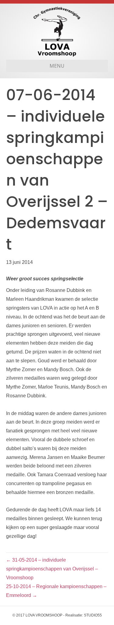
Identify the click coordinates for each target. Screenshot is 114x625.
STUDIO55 (93, 615)
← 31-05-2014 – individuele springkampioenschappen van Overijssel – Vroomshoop (52, 568)
